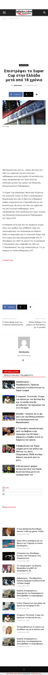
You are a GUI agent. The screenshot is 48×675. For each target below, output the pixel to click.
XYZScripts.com (36, 674)
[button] (4, 12)
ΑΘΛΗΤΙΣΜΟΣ (14, 18)
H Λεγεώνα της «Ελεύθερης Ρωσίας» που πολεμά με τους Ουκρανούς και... (29, 555)
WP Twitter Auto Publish (14, 674)
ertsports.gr (7, 260)
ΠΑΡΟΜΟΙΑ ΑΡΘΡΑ (11, 372)
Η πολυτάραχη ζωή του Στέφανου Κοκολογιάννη (12, 323)
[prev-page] (4, 480)
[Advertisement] (24, 42)
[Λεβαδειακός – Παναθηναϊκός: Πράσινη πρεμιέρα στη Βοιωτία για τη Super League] (8, 384)
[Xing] (24, 360)
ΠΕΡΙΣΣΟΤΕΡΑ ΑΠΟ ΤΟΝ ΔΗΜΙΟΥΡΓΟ (18, 375)
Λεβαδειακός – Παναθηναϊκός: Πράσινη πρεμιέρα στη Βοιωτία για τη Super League (31, 580)
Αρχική (4, 18)
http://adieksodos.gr (24, 355)
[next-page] (7, 480)
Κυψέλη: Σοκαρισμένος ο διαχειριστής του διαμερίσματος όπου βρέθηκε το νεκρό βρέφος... (30, 593)
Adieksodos (18, 85)
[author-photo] (24, 348)
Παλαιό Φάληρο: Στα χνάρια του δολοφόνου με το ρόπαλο (36, 324)
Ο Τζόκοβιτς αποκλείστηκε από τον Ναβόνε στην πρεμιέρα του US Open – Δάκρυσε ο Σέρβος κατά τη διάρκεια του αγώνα (29, 434)
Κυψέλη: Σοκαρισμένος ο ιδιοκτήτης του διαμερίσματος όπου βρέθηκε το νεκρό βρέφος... (30, 641)
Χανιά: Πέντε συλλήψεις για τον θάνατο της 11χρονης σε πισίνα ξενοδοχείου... (30, 543)
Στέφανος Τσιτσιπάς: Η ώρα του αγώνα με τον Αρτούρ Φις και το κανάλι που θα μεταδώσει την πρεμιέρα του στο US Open (30, 402)
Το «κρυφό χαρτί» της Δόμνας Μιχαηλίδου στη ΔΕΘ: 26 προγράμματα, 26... (29, 568)
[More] (36, 94)
